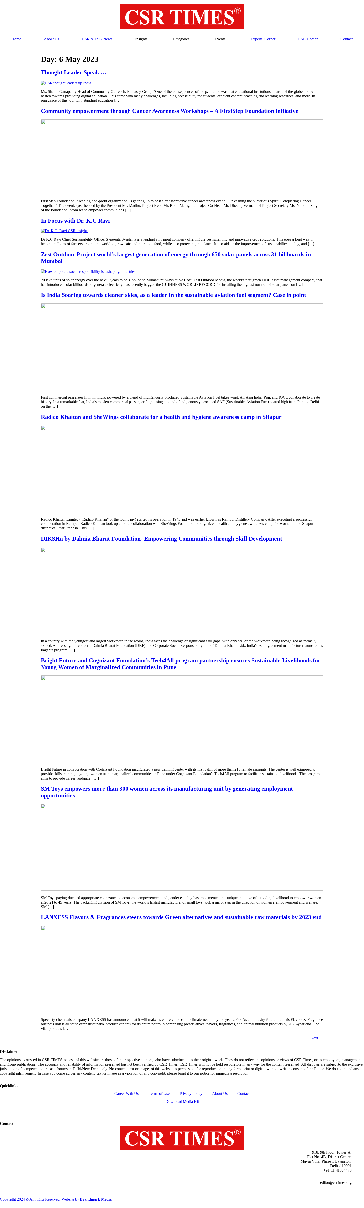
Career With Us (126, 1093)
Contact (346, 39)
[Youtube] (46, 1110)
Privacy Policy (191, 1093)
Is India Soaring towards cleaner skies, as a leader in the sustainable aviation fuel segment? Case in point (173, 295)
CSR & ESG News (97, 39)
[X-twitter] (33, 1110)
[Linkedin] (6, 1110)
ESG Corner (308, 39)
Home (16, 39)
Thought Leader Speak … (73, 72)
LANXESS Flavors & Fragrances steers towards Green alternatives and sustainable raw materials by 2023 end (181, 917)
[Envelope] (73, 1110)
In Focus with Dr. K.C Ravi (75, 220)
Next (317, 1038)
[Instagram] (59, 1110)
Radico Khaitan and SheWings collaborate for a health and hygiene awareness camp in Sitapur (162, 417)
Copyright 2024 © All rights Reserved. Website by (56, 1199)
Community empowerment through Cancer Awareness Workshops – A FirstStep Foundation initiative (169, 111)
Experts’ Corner (263, 39)
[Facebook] (19, 1110)
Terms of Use (159, 1093)
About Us (51, 39)
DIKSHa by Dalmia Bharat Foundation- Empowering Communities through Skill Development (162, 538)
